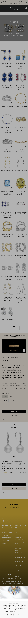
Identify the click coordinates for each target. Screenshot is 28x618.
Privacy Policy (12, 611)
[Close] (25, 587)
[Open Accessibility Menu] (2, 309)
